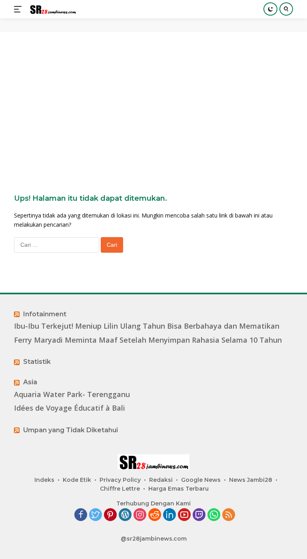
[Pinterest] (110, 515)
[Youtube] (184, 515)
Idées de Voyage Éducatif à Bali (69, 408)
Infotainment (44, 314)
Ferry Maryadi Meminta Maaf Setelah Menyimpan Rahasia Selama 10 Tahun (148, 340)
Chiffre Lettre (120, 488)
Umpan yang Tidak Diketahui (70, 430)
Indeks (44, 479)
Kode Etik (77, 479)
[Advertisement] (153, 100)
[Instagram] (140, 515)
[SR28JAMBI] (52, 9)
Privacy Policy (120, 479)
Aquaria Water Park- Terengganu (72, 394)
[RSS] (228, 515)
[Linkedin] (169, 515)
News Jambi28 (250, 479)
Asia (30, 382)
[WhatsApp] (213, 515)
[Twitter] (95, 515)
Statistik (37, 361)
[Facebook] (80, 515)
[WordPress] (125, 515)
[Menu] (19, 9)
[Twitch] (199, 515)
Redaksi (161, 479)
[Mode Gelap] (270, 9)
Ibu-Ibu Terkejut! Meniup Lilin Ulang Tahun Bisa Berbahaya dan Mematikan (146, 326)
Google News (201, 479)
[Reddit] (154, 515)
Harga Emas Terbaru (178, 488)
